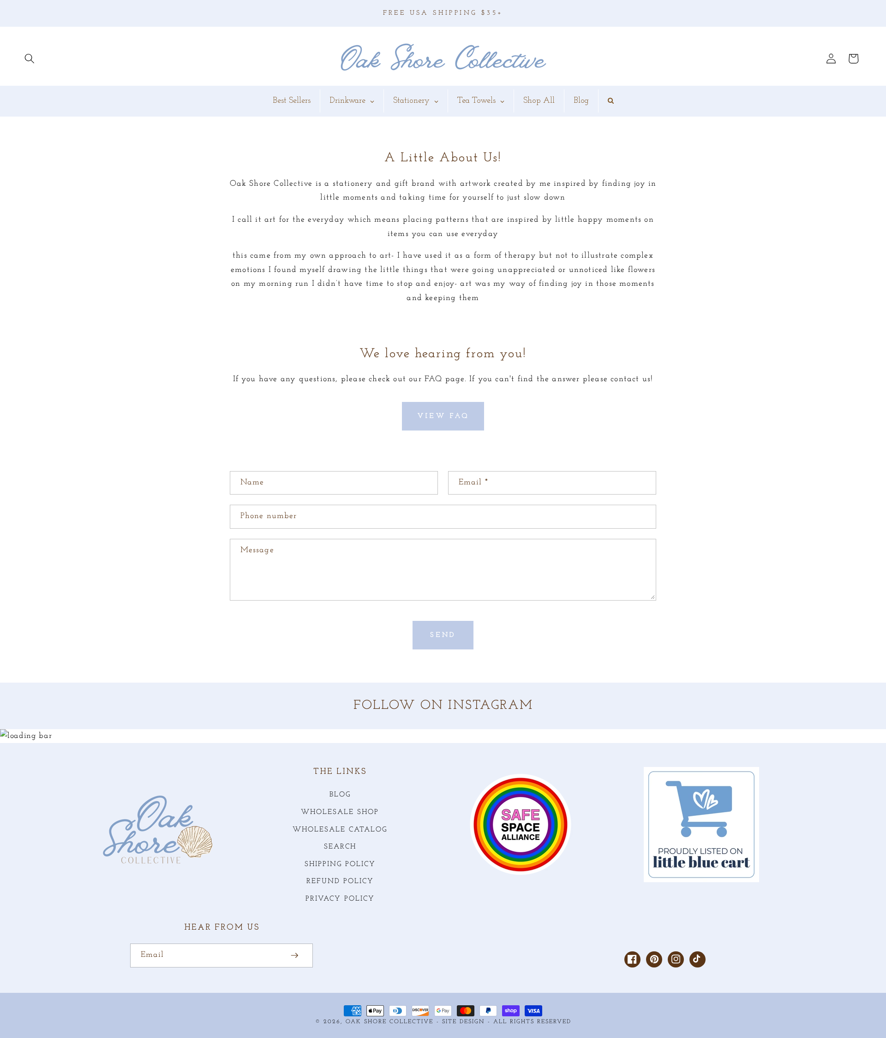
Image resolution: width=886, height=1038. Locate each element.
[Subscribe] (294, 955)
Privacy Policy (340, 898)
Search (340, 846)
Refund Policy (340, 881)
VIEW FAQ (443, 416)
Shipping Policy (340, 864)
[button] (29, 58)
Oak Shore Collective (389, 1022)
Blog (340, 794)
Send (442, 635)
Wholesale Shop (340, 812)
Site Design (463, 1022)
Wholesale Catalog (340, 829)
